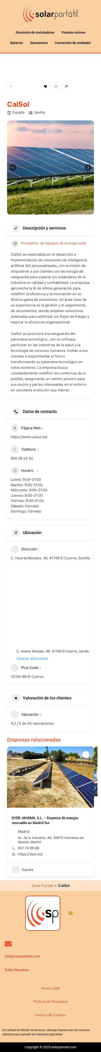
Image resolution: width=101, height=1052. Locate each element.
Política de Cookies (50, 1015)
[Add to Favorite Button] (85, 754)
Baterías (16, 43)
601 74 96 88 (28, 848)
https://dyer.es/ (30, 854)
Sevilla (39, 112)
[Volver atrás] (11, 86)
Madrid (23, 831)
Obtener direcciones (32, 658)
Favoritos (45, 86)
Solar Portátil (43, 885)
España (18, 112)
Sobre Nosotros (17, 970)
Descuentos (39, 43)
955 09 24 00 (22, 458)
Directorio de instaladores (35, 32)
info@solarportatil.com (22, 956)
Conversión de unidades (73, 43)
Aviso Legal (50, 988)
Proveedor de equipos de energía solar (53, 243)
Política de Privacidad (50, 1002)
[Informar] (66, 86)
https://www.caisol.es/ (29, 437)
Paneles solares (73, 32)
